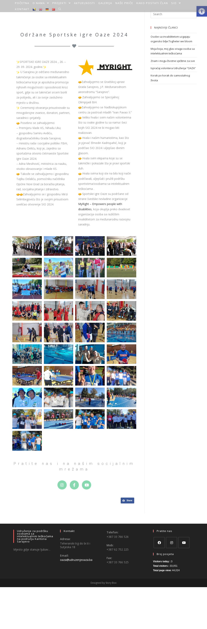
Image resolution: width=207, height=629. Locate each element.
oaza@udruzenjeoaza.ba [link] (76, 560)
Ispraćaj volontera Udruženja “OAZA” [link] (173, 68)
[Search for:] (174, 14)
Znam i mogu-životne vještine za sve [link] (173, 61)
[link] (22, 3)
